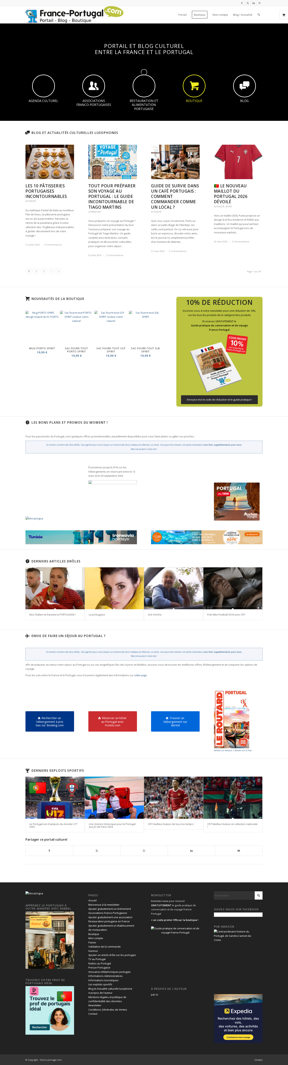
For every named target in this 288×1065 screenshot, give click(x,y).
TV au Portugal (97, 959)
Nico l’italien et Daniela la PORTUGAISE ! (52, 614)
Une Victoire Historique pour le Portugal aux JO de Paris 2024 (112, 825)
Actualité (30, 201)
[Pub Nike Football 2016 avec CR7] (233, 588)
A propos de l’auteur (100, 993)
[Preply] (49, 1033)
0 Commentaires (53, 244)
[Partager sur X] (96, 851)
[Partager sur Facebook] (49, 851)
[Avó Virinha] (173, 588)
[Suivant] (156, 334)
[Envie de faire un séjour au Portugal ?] (27, 636)
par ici (154, 994)
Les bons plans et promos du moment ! (69, 422)
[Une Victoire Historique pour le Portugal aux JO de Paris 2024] (114, 798)
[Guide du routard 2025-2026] (231, 718)
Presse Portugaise (99, 967)
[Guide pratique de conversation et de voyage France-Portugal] (219, 363)
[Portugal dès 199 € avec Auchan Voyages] (237, 502)
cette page (140, 675)
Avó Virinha (154, 614)
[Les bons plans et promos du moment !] (27, 422)
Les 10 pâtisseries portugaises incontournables (46, 191)
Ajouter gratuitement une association (110, 917)
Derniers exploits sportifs (57, 770)
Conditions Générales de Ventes (107, 1009)
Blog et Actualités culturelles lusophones (74, 133)
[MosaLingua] (34, 518)
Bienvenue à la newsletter (104, 904)
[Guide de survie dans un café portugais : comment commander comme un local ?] (175, 162)
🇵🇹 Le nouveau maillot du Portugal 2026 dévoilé (231, 193)
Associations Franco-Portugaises (107, 913)
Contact (92, 1013)
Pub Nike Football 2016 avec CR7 (226, 614)
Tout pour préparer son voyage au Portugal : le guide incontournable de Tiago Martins (112, 196)
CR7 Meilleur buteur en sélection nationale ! (232, 825)
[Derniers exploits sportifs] (27, 770)
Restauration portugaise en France (109, 921)
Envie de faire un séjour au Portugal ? (68, 636)
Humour (93, 951)
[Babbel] (49, 968)
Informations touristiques (103, 980)
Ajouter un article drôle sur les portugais (112, 955)
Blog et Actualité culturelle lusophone (110, 988)
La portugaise (97, 614)
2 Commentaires (114, 255)
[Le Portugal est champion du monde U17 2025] (55, 798)
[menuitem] (182, 14)
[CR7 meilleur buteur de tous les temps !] (173, 798)
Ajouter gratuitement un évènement (109, 909)
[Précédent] (31, 334)
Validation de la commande (104, 946)
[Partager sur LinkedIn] (191, 851)
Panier (92, 942)
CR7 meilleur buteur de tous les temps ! (171, 824)
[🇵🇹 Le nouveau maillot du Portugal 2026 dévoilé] (238, 162)
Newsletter (94, 1005)
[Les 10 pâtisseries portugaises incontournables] (49, 162)
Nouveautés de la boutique (57, 299)
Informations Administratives (105, 976)
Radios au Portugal (99, 963)
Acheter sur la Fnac (243, 750)
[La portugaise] (114, 588)
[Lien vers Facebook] (242, 3)
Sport (229, 206)
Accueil (92, 900)
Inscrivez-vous (159, 901)
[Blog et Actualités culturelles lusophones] (27, 133)
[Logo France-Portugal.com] (74, 14)
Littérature (94, 211)
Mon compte (95, 938)
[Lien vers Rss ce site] (260, 3)
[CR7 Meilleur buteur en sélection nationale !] (233, 798)
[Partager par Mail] (238, 851)
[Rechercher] (259, 14)
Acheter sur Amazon (223, 750)
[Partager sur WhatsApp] (144, 851)
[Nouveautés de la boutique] (27, 299)
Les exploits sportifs (100, 984)
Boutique (93, 934)
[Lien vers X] (248, 3)
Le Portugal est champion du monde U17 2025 (53, 825)
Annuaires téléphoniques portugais (109, 972)
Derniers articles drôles (56, 561)
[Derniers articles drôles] (27, 561)
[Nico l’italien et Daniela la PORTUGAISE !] (55, 588)
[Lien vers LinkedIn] (253, 3)
